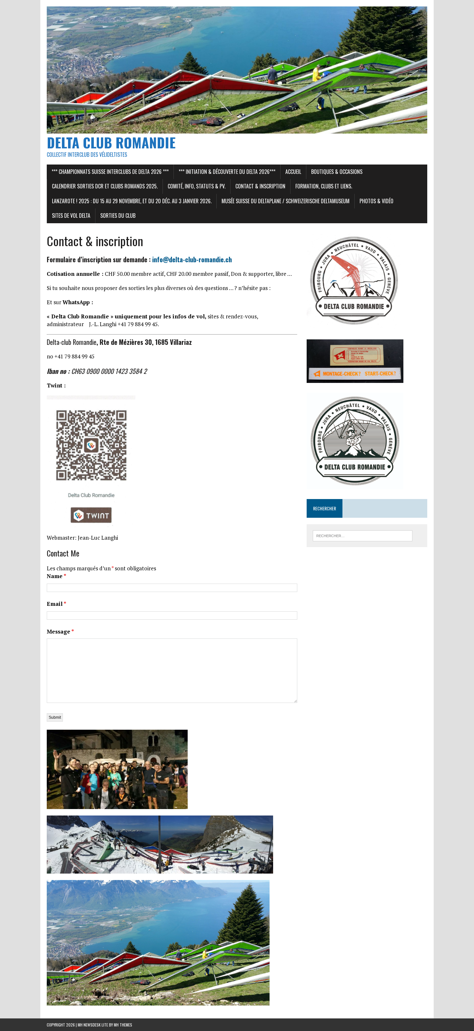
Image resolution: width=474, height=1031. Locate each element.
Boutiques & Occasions (336, 171)
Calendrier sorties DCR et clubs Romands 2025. (105, 186)
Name (56, 576)
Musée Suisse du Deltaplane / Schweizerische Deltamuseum (286, 201)
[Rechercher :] (362, 535)
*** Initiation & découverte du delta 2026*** (227, 171)
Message (60, 631)
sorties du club (117, 215)
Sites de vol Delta (71, 215)
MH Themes (123, 1024)
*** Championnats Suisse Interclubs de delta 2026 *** (110, 171)
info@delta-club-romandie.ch (192, 259)
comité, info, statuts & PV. (196, 186)
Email (56, 603)
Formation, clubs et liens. (323, 186)
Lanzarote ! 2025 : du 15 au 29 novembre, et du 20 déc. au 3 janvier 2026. (132, 201)
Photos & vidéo (376, 201)
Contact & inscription (260, 186)
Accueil (293, 171)
